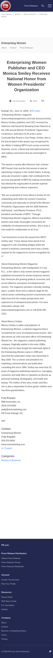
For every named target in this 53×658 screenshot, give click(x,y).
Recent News (7, 597)
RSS (35, 101)
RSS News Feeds (8, 601)
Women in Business (30, 14)
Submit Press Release (10, 558)
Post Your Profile (8, 584)
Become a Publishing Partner (13, 631)
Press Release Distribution (12, 566)
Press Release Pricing (10, 562)
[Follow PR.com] (50, 651)
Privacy (4, 639)
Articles (4, 609)
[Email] (42, 101)
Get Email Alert (19, 101)
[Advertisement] (26, 28)
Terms (4, 635)
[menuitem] (43, 6)
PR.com (34, 111)
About (4, 48)
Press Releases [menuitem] (31, 6)
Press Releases (6, 14)
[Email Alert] (11, 101)
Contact (13, 48)
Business (18, 14)
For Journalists (7, 605)
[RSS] (31, 101)
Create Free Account (10, 580)
